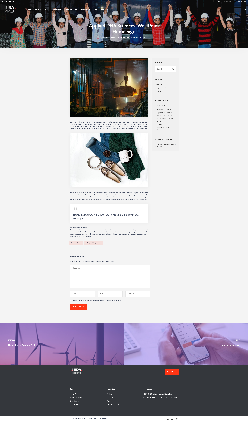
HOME (29, 9)
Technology (111, 394)
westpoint (99, 243)
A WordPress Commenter (165, 144)
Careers (170, 372)
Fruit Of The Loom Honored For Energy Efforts (163, 127)
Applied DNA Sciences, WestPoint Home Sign (164, 114)
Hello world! (160, 106)
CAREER (94, 9)
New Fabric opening (163, 109)
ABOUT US (36, 9)
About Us (73, 394)
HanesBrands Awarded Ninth (164, 120)
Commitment (74, 401)
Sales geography (113, 404)
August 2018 (161, 88)
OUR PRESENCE (85, 9)
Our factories (74, 404)
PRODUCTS (47, 9)
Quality (109, 401)
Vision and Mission (76, 397)
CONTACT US (103, 9)
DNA (93, 243)
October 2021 (161, 84)
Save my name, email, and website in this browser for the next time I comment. (98, 300)
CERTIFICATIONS (72, 9)
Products (110, 397)
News (80, 243)
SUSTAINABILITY (58, 9)
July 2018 (159, 91)
